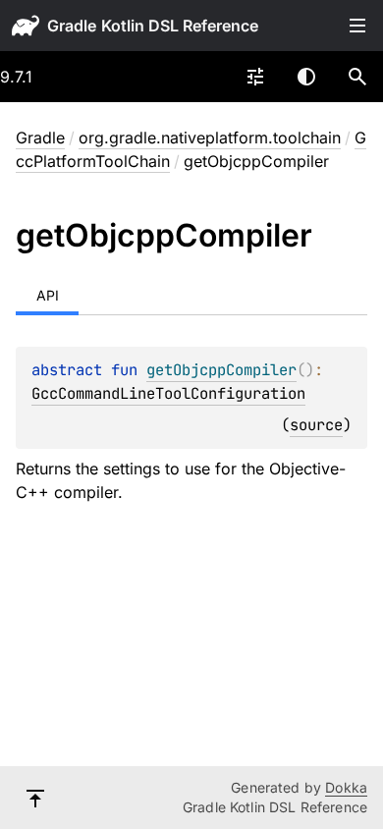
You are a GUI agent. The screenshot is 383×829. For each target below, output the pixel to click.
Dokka (346, 787)
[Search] (357, 76)
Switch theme (306, 76)
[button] (357, 76)
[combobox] (255, 76)
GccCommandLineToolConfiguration (168, 393)
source (316, 424)
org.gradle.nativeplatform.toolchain (210, 137)
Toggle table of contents (357, 25)
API (47, 295)
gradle (71, 25)
